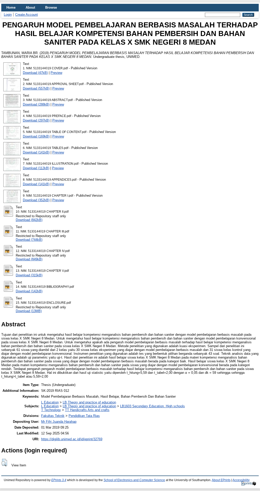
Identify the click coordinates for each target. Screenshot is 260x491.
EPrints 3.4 (58, 480)
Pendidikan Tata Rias (84, 416)
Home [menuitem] (10, 7)
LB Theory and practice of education (89, 402)
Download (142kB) (29, 291)
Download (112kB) (36, 168)
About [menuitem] (30, 7)
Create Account (26, 14)
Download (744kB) (29, 240)
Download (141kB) (36, 152)
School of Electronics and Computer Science (134, 480)
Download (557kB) (36, 88)
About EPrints (221, 480)
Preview (56, 73)
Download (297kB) (36, 120)
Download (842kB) (29, 220)
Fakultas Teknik (52, 416)
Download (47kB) (35, 73)
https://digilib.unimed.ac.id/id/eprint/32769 (71, 439)
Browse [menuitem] (51, 7)
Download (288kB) (36, 104)
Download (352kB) (36, 200)
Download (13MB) (29, 311)
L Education (50, 402)
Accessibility (241, 480)
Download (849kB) (29, 259)
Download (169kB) (36, 136)
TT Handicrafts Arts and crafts (87, 410)
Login (8, 14)
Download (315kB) (29, 275)
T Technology (51, 410)
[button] (4, 462)
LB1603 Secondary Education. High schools (152, 406)
